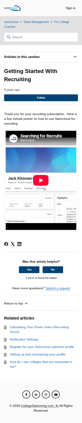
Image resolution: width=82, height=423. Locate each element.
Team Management (36, 22)
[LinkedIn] (19, 244)
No (53, 269)
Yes (29, 269)
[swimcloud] (12, 8)
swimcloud (11, 22)
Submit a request (58, 288)
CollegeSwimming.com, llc (40, 406)
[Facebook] (6, 244)
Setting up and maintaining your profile (37, 354)
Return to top (14, 303)
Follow (41, 97)
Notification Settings (24, 339)
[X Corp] (13, 244)
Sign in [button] (71, 8)
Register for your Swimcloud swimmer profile (42, 347)
